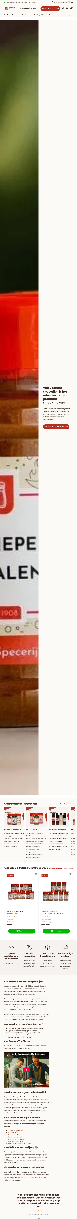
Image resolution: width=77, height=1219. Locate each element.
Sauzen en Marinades (57, 15)
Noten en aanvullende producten (19, 1143)
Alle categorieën (65, 804)
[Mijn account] (63, 8)
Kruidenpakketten (40, 15)
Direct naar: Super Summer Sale (56, 427)
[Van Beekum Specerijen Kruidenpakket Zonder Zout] (56, 891)
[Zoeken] (37, 9)
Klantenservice (61, 2)
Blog (34, 9)
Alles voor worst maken (16, 1141)
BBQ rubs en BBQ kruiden (16, 1139)
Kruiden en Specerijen (12, 15)
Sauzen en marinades (15, 1137)
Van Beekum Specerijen (15, 911)
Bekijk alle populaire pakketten (60, 868)
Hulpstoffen (71, 15)
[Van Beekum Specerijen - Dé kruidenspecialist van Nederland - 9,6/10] (10, 9)
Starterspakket (13, 914)
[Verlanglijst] (67, 8)
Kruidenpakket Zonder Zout (52, 914)
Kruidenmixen (27, 15)
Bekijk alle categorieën (50, 9)
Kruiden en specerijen (15, 1131)
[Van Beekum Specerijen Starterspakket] (21, 891)
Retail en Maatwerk (25, 9)
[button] (37, 1218)
